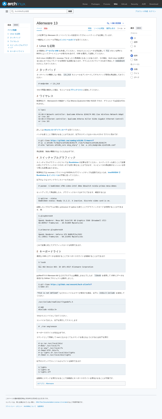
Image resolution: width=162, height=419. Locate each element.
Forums (107, 4)
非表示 (16, 25)
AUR (144, 4)
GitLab (124, 4)
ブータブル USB (51, 51)
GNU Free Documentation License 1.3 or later (51, 402)
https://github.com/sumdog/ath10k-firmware (71, 140)
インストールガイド (68, 40)
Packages (95, 4)
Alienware (50, 383)
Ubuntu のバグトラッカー (54, 130)
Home (85, 4)
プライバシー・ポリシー (14, 406)
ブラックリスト (76, 90)
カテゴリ (40, 383)
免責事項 (40, 406)
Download (153, 4)
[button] (7, 11)
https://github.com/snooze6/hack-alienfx (70, 284)
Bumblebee (74, 162)
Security (134, 4)
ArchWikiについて (30, 406)
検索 (70, 11)
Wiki (116, 4)
